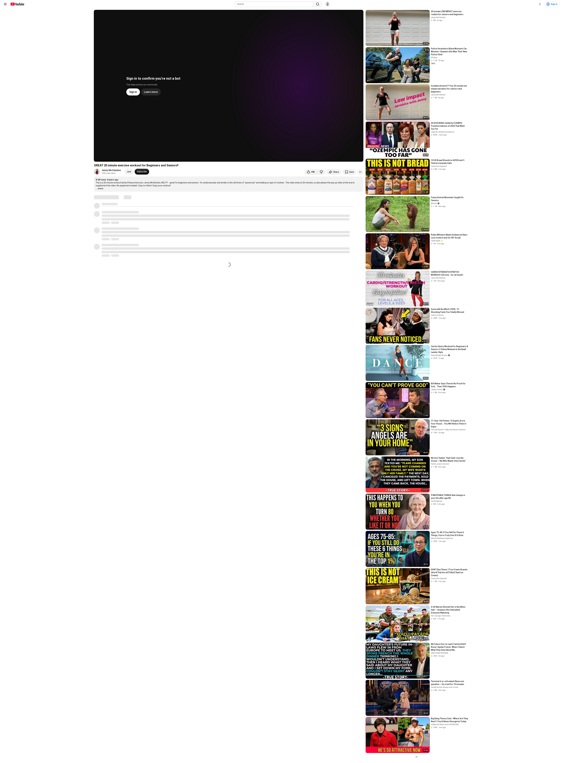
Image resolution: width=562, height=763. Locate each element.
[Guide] (5, 4)
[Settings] (540, 4)
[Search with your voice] (327, 4)
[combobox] (274, 4)
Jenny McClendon (111, 170)
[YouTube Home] (17, 4)
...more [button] (99, 188)
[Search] (317, 4)
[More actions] (360, 172)
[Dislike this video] (321, 172)
